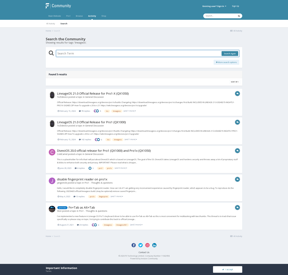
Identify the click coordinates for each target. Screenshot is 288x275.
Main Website (54, 16)
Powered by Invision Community (144, 258)
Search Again (230, 53)
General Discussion (94, 97)
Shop (103, 16)
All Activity (50, 23)
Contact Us (144, 252)
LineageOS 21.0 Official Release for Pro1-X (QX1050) (93, 93)
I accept (228, 269)
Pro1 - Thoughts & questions (98, 182)
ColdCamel (62, 154)
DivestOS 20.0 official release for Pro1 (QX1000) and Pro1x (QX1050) (104, 151)
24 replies (83, 224)
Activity (92, 16)
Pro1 (68, 16)
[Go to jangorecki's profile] (52, 181)
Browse (79, 16)
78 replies (85, 111)
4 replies (81, 168)
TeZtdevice (62, 97)
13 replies (80, 196)
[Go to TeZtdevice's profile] (52, 95)
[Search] (239, 15)
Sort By (234, 82)
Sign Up (235, 6)
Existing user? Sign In (213, 6)
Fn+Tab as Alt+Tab (82, 207)
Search (63, 23)
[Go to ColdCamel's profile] (52, 152)
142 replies (86, 139)
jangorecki (62, 182)
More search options (227, 62)
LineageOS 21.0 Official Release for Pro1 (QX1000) (91, 122)
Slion (59, 210)
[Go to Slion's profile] (52, 209)
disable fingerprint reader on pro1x (82, 179)
